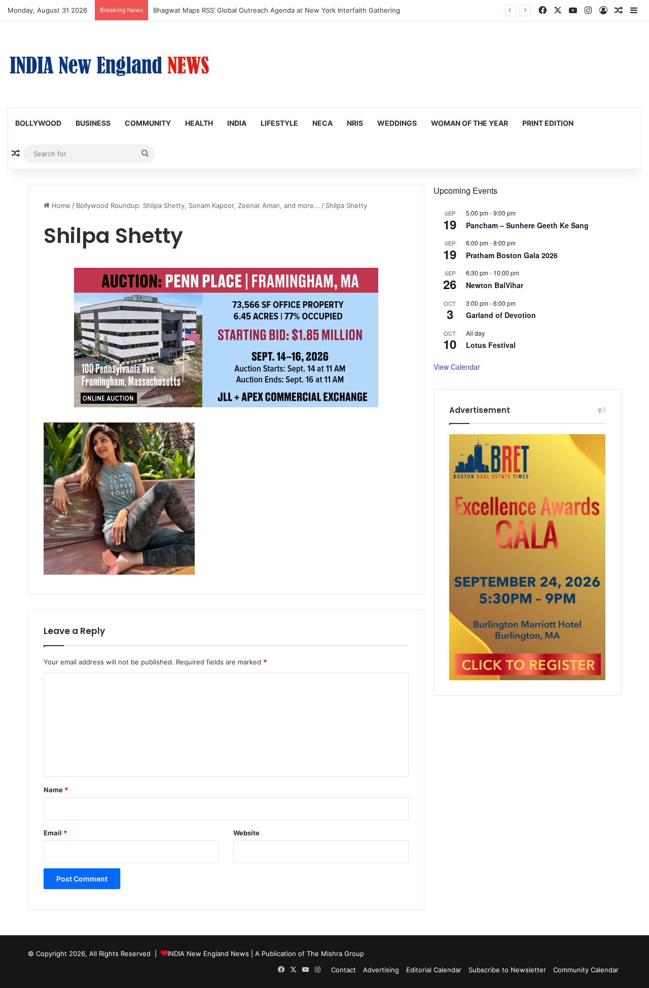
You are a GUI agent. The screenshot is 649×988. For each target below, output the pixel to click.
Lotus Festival (491, 345)
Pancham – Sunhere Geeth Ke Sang (527, 225)
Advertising (381, 970)
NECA (322, 123)
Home (60, 205)
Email (55, 833)
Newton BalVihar (494, 285)
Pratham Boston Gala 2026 (512, 255)
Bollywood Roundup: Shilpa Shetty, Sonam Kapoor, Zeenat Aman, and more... (198, 205)
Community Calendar (586, 970)
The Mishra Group (335, 953)
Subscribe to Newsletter (507, 970)
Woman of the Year (469, 123)
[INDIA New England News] (109, 64)
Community (148, 123)
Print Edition (547, 123)
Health (199, 123)
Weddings (397, 123)
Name (56, 790)
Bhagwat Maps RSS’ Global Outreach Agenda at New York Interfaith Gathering (276, 10)
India (236, 123)
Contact (343, 970)
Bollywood (38, 123)
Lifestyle (279, 123)
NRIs (355, 123)
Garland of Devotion (501, 315)
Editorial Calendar (433, 970)
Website (246, 833)
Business (93, 123)
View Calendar (457, 367)
